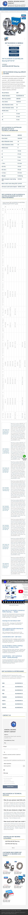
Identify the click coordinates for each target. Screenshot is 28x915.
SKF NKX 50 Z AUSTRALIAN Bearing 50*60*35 (6, 546)
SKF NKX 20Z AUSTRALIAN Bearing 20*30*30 (6, 470)
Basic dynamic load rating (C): (9, 179)
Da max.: (4, 169)
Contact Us (9, 910)
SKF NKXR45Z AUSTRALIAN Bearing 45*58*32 (6, 527)
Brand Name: (5, 92)
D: (2, 116)
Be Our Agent (14, 55)
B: (2, 119)
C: (2, 160)
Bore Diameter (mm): (7, 104)
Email (5, 746)
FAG (3, 693)
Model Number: (6, 95)
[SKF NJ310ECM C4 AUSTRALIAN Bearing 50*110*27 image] (14, 26)
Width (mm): (5, 110)
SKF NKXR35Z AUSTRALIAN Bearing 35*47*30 (6, 508)
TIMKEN (4, 697)
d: (2, 113)
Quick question (7, 763)
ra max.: (4, 173)
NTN (3, 690)
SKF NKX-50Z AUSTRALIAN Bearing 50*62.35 (6, 432)
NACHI (4, 704)
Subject (5, 758)
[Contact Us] (24, 457)
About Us (3, 910)
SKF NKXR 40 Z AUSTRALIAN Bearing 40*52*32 (6, 451)
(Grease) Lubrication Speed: (9, 186)
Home (2, 11)
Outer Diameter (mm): (8, 107)
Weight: (4, 176)
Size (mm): (5, 101)
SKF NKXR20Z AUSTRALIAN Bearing (6, 489)
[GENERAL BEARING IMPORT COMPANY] (4, 3)
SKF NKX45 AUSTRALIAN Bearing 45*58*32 (6, 566)
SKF (3, 686)
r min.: (3, 163)
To (4, 752)
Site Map (14, 910)
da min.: (4, 166)
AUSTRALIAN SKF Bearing (15, 11)
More (13, 848)
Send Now (10, 786)
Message (5, 773)
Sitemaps (19, 910)
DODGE (4, 707)
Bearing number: (6, 98)
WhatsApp (14, 51)
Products (6, 11)
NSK (3, 683)
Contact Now (14, 48)
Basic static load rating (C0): (9, 183)
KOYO (3, 700)
